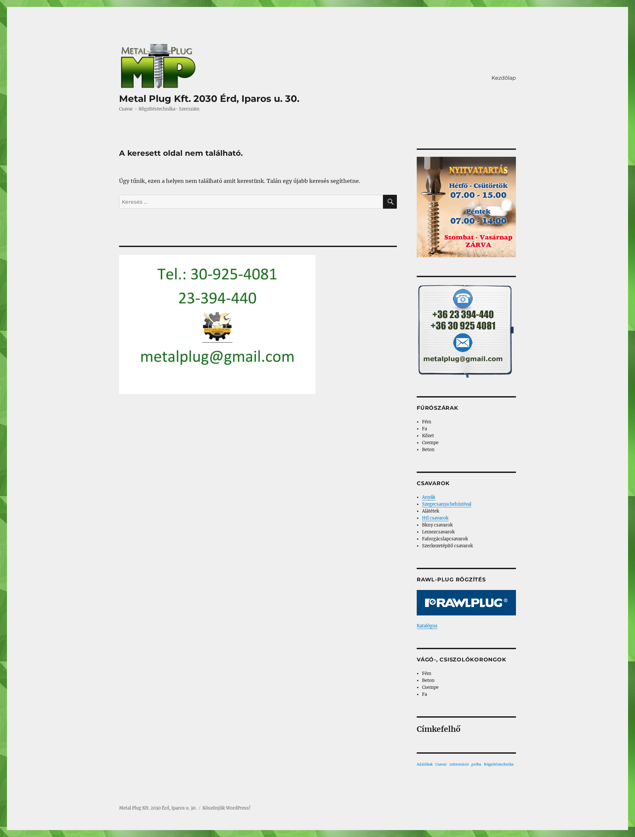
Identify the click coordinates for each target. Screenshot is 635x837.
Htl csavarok (435, 518)
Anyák (428, 497)
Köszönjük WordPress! (226, 808)
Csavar (441, 764)
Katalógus (427, 626)
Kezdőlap (503, 78)
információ (459, 764)
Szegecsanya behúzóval (446, 504)
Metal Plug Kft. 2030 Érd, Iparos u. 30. (209, 98)
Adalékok (425, 764)
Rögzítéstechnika (499, 764)
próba (476, 764)
